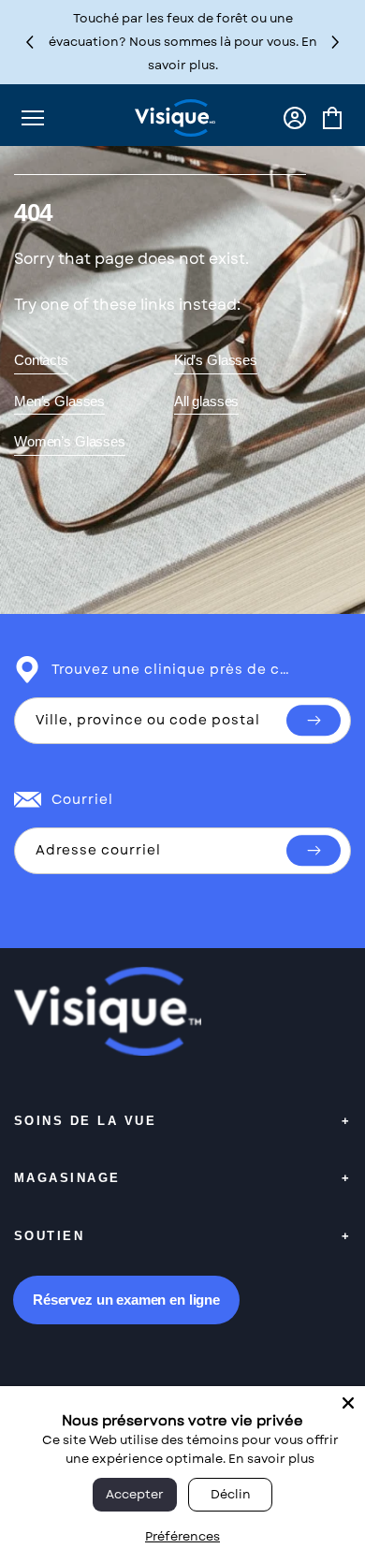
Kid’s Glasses (215, 360)
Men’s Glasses (59, 401)
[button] (335, 42)
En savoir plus (271, 1459)
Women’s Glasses (69, 441)
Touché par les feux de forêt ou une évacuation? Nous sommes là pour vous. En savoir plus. (183, 41)
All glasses (206, 401)
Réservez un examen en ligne (126, 1299)
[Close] (348, 1403)
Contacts (41, 360)
